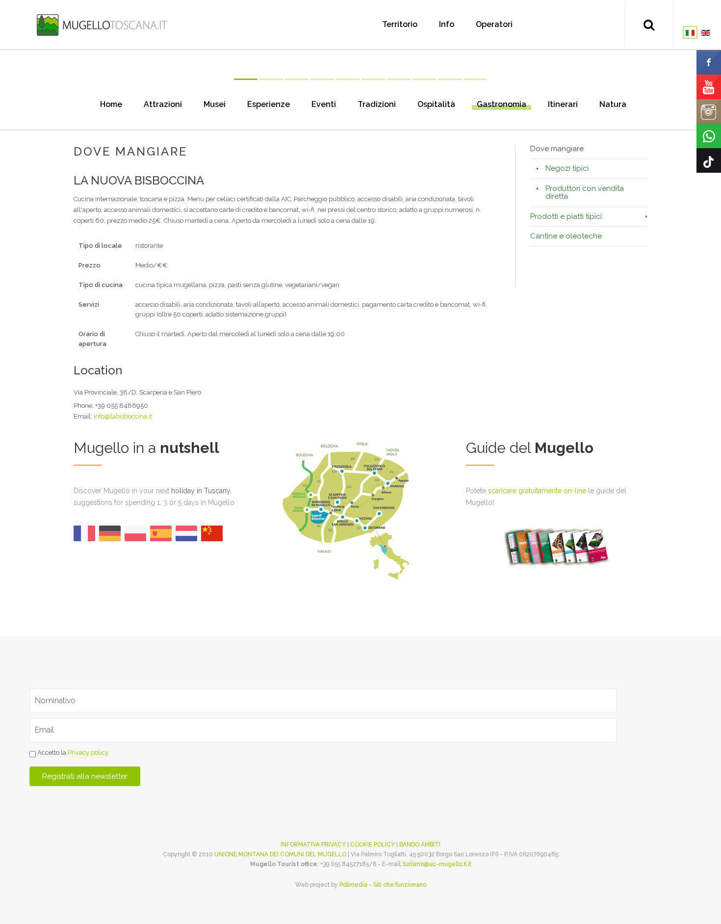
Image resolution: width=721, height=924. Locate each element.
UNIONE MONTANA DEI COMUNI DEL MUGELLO (280, 854)
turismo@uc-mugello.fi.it (437, 864)
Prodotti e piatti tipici (566, 216)
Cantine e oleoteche (566, 236)
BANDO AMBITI (419, 844)
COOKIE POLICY (372, 844)
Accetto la (72, 753)
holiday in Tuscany (200, 491)
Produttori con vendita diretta (584, 192)
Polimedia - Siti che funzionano (382, 884)
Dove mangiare (557, 149)
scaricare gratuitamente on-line (537, 491)
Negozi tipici (567, 168)
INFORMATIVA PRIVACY (313, 844)
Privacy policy (88, 753)
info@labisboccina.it (123, 416)
